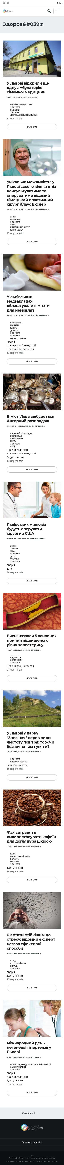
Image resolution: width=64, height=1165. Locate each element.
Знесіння (14, 112)
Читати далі (31, 127)
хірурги (14, 548)
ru (8, 2)
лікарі (13, 546)
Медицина (15, 219)
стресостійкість (18, 963)
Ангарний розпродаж (21, 433)
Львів (13, 217)
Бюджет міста (15, 457)
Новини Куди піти (17, 449)
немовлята (16, 323)
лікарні (11, 341)
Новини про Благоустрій (21, 345)
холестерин (16, 660)
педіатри (15, 110)
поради (14, 966)
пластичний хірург (20, 227)
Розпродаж (16, 436)
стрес (13, 961)
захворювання (18, 1067)
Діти (12, 556)
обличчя (14, 861)
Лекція (13, 446)
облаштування (18, 338)
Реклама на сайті (32, 1142)
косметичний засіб (20, 856)
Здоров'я (15, 107)
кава (12, 854)
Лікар (12, 224)
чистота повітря (19, 762)
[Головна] (8, 11)
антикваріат (16, 438)
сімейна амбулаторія (21, 105)
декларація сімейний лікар (24, 115)
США (12, 551)
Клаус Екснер (16, 230)
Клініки (13, 328)
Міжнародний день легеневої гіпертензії (30, 1064)
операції (14, 559)
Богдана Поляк (30, 97)
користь (14, 859)
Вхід (59, 2)
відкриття (15, 657)
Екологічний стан (17, 765)
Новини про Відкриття (20, 349)
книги (13, 441)
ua (4, 2)
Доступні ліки (15, 867)
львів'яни (15, 336)
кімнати (14, 325)
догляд (14, 330)
